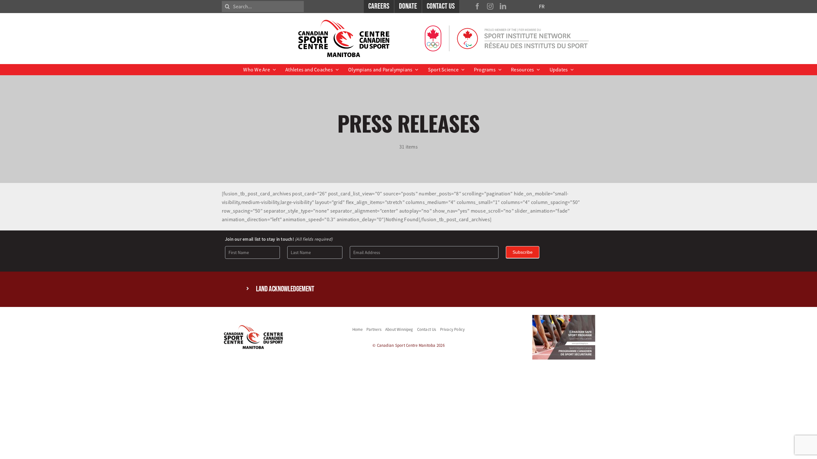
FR (541, 6)
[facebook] (477, 6)
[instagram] (490, 6)
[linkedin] (503, 6)
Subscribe (523, 252)
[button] (408, 289)
